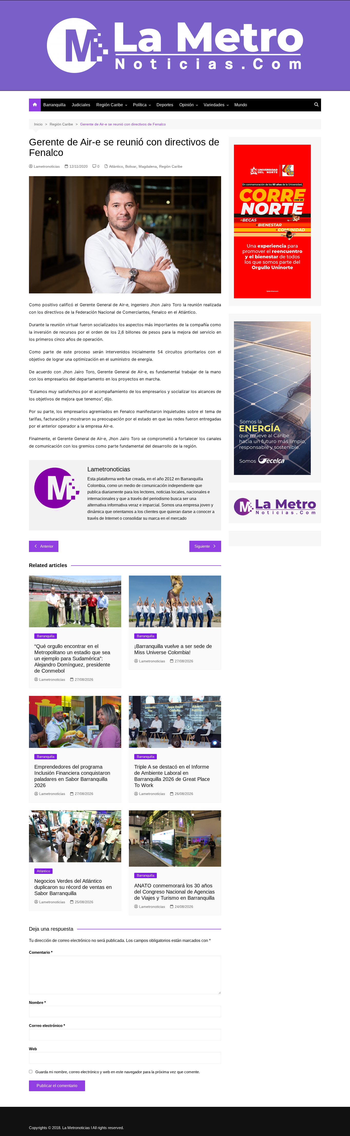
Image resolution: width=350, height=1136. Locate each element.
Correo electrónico (47, 1025)
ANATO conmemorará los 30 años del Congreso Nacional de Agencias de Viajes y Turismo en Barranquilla (174, 892)
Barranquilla (54, 105)
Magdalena (148, 166)
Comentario (41, 952)
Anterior (46, 546)
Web (33, 1049)
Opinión (186, 105)
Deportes (165, 105)
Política (140, 105)
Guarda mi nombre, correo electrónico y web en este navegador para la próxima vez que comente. (117, 1072)
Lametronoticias (47, 166)
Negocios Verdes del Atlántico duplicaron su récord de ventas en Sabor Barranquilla (73, 887)
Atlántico (116, 166)
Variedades (214, 105)
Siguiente (202, 546)
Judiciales (81, 105)
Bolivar (130, 166)
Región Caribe (109, 105)
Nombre (37, 1002)
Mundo (240, 105)
